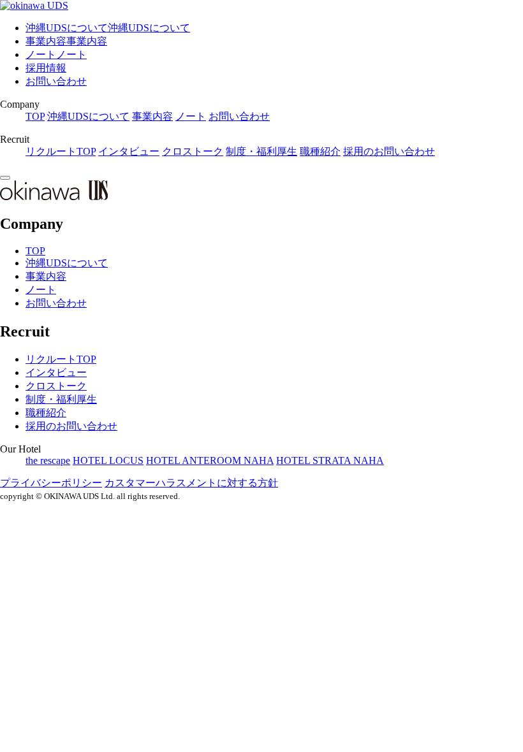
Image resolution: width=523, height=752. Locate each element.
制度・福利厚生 (261, 151)
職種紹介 (320, 151)
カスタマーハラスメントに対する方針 (191, 482)
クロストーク (192, 151)
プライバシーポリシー (51, 482)
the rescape (48, 460)
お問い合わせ (56, 81)
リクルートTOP (61, 151)
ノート (190, 116)
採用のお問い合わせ (389, 151)
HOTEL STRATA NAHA (330, 460)
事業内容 (152, 116)
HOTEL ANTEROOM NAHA (210, 460)
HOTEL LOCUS (108, 460)
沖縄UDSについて (88, 116)
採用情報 (46, 67)
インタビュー (128, 151)
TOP (35, 116)
